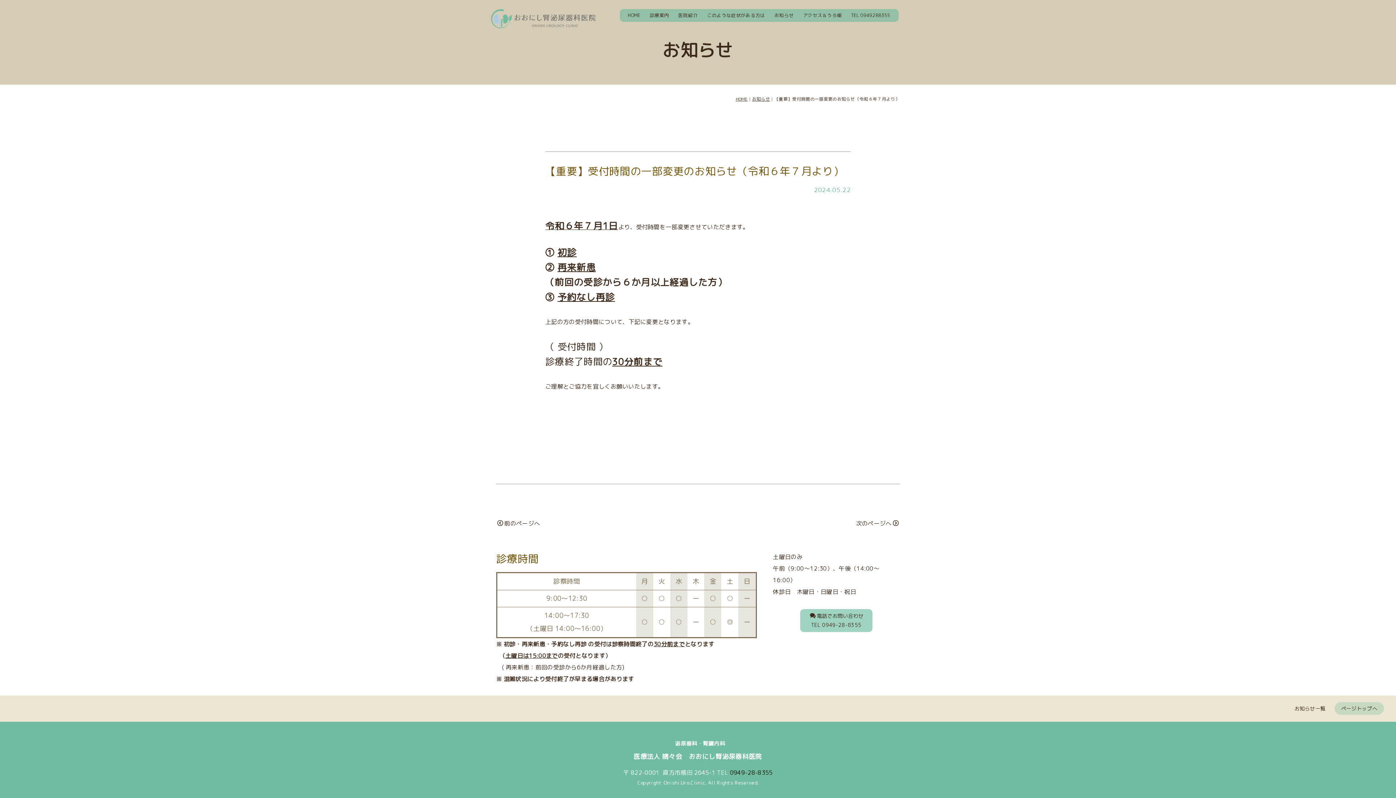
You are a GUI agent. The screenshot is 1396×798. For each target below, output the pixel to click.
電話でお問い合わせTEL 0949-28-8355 (837, 620)
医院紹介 (688, 15)
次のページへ (874, 523)
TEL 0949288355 (870, 15)
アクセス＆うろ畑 (822, 15)
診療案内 (659, 15)
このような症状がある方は (736, 15)
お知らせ (784, 15)
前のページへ (522, 523)
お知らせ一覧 (1310, 708)
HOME (634, 15)
